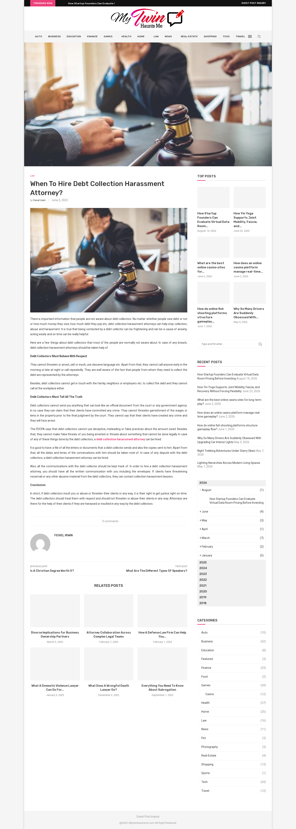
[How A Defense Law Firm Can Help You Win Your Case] (162, 610)
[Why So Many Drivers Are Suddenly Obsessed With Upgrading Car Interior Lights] (250, 293)
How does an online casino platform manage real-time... (248, 267)
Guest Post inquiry (253, 3)
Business (54, 36)
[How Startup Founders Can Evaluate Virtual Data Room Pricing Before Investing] (213, 197)
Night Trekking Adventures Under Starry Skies (226, 450)
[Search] (259, 36)
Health (126, 36)
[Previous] (59, 3)
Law (156, 36)
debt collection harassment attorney (120, 439)
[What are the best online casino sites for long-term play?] (213, 247)
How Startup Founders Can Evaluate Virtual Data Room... (103, 3)
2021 (202, 585)
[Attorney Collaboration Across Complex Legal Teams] (109, 610)
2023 (203, 574)
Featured (233, 659)
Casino (235, 694)
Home (141, 36)
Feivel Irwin (39, 200)
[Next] (64, 3)
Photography (233, 746)
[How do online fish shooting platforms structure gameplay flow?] (213, 293)
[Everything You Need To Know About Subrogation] (162, 663)
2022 (203, 580)
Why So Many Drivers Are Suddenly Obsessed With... (249, 313)
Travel (240, 36)
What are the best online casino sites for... (211, 267)
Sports (233, 773)
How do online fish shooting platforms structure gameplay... (212, 315)
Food (233, 676)
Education (74, 36)
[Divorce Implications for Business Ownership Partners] (55, 610)
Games (108, 36)
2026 (203, 483)
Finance (92, 36)
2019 (202, 597)
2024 (203, 568)
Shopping (210, 36)
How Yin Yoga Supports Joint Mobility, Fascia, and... (245, 220)
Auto (38, 36)
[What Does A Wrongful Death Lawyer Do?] (109, 663)
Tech (226, 36)
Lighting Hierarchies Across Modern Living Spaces (228, 462)
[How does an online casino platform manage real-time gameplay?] (250, 247)
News (168, 36)
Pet (233, 738)
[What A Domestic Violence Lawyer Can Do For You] (55, 663)
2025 (203, 562)
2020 (203, 591)
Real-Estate (189, 36)
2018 (203, 603)
